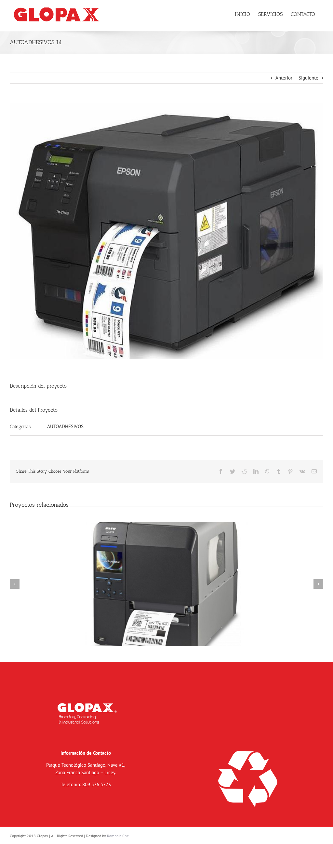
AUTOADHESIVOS (65, 426)
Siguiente (308, 78)
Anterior (283, 78)
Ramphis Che (118, 835)
